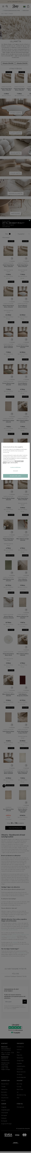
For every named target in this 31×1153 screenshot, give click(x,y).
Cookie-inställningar (15, 467)
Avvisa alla (15, 470)
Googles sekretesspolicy (12, 462)
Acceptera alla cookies (15, 475)
